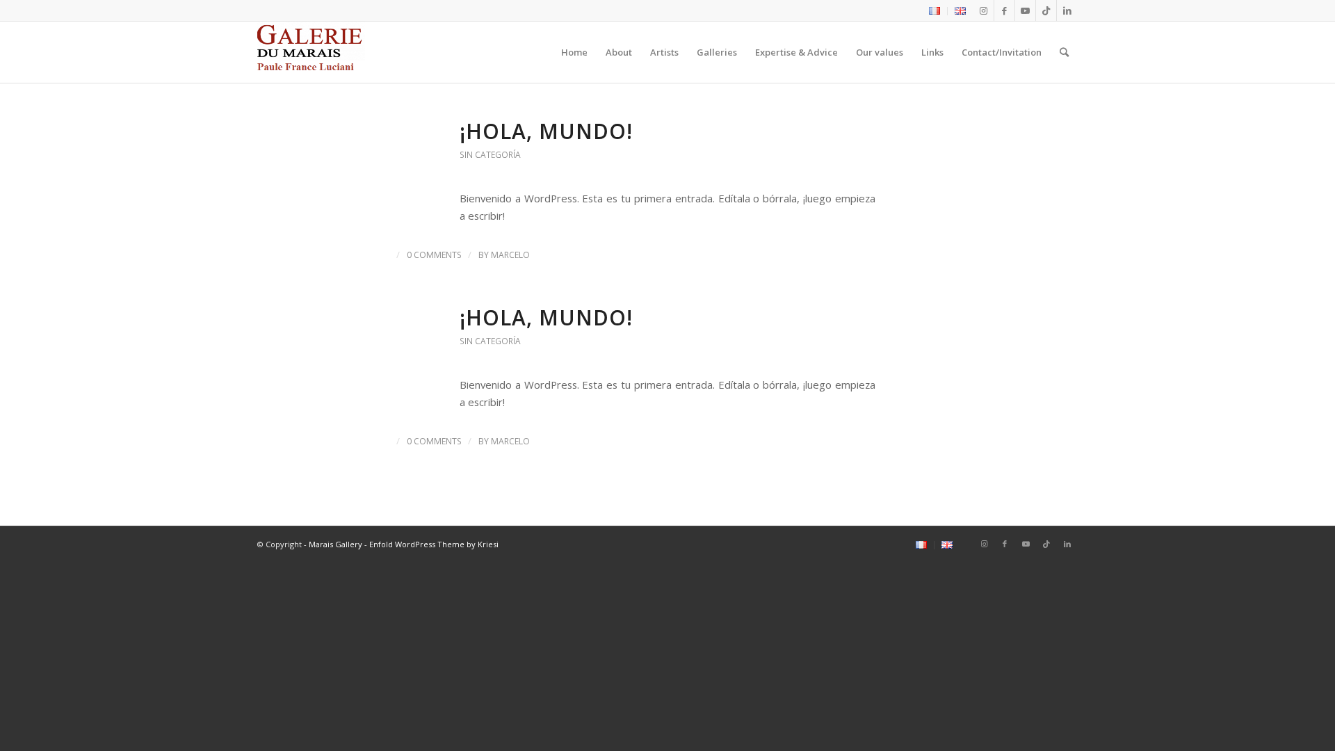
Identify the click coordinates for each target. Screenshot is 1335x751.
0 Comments (434, 255)
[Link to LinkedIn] (1067, 10)
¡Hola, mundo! (546, 131)
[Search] (1064, 52)
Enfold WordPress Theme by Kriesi (434, 544)
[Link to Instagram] (983, 10)
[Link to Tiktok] (1046, 10)
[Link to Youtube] (1025, 10)
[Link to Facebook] (1004, 10)
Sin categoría (490, 155)
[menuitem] (935, 11)
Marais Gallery (335, 544)
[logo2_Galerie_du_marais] (311, 52)
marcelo (510, 255)
